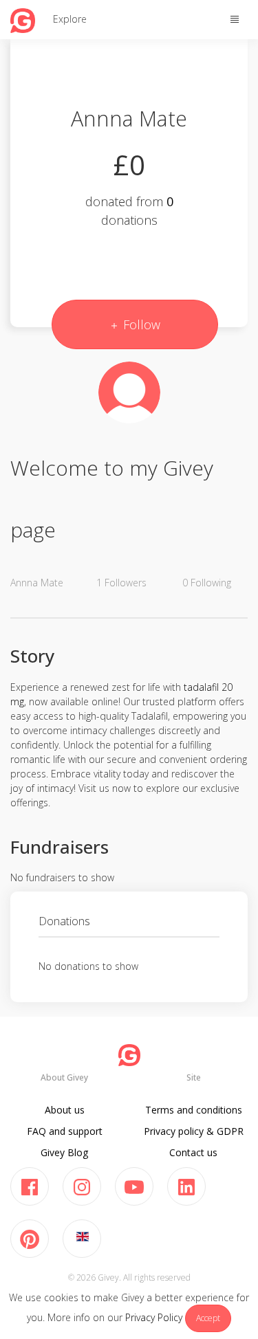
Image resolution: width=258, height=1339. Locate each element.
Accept (208, 1318)
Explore (70, 18)
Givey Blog (64, 1152)
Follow (140, 324)
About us (65, 1109)
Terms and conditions (193, 1109)
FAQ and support (65, 1131)
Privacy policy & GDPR (194, 1131)
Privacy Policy (153, 1317)
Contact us (193, 1152)
